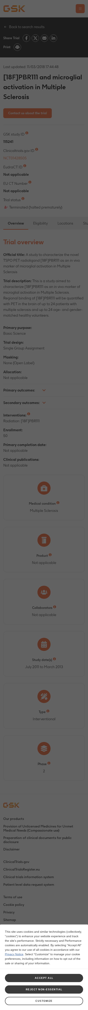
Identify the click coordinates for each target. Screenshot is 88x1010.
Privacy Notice (14, 954)
